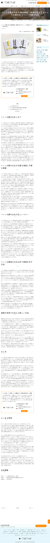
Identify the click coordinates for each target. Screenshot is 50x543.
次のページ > (31, 507)
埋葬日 (38, 51)
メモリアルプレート (39, 53)
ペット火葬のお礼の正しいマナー (16, 109)
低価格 (38, 61)
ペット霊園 (46, 55)
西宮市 (46, 61)
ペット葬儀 (42, 55)
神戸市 (42, 57)
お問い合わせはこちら (42, 2)
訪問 (40, 61)
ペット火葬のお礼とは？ (14, 105)
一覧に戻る (17, 507)
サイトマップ (32, 535)
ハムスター (41, 59)
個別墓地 (41, 51)
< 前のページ (4, 507)
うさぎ (38, 59)
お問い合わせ (24, 96)
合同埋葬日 (38, 57)
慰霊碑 (43, 61)
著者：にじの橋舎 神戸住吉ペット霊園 (26, 31)
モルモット (38, 55)
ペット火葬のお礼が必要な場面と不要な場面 (18, 107)
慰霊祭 (44, 53)
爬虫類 (45, 59)
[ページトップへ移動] (48, 526)
